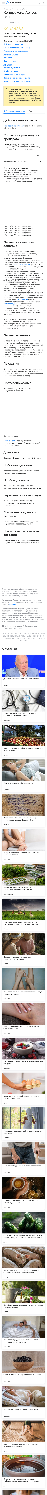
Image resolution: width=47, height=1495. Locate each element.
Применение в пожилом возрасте (17, 81)
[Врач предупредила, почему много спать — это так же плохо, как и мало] (23, 1332)
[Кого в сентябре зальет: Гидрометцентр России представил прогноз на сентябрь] (23, 915)
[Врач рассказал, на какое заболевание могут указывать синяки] (23, 984)
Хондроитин (22, 299)
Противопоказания (11, 61)
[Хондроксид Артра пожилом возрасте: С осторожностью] (21, 28)
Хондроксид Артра (20, 9)
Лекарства (7, 9)
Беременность (9, 441)
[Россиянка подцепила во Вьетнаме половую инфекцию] (23, 1123)
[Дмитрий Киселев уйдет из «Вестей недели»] (23, 671)
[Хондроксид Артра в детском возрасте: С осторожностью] (16, 28)
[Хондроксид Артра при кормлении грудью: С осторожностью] (11, 28)
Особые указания (10, 71)
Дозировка (7, 64)
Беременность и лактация (14, 74)
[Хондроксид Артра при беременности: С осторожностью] (6, 28)
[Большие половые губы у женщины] (23, 775)
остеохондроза (11, 304)
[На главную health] (15, 2)
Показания (7, 58)
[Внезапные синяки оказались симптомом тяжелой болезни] (23, 1019)
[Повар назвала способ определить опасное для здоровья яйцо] (23, 1089)
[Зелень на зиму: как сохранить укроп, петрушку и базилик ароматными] (23, 880)
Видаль (12, 604)
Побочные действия (11, 68)
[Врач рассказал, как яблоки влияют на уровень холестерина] (23, 741)
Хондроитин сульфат (22, 264)
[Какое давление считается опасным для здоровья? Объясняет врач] (23, 706)
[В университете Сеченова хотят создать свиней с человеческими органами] (23, 1263)
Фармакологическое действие (15, 51)
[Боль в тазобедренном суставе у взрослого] (23, 1158)
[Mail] (7, 2)
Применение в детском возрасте (16, 78)
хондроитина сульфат (14, 126)
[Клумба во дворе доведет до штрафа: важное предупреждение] (23, 1297)
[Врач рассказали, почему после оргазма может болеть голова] (23, 1437)
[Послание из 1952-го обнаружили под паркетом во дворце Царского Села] (23, 810)
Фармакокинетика (10, 54)
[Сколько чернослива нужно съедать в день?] (23, 1367)
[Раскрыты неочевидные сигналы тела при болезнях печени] (23, 845)
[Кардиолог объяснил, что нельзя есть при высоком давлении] (23, 1193)
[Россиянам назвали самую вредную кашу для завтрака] (23, 1054)
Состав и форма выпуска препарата (18, 47)
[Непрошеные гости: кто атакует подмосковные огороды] (23, 949)
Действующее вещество (13, 44)
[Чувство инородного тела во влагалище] (23, 1402)
